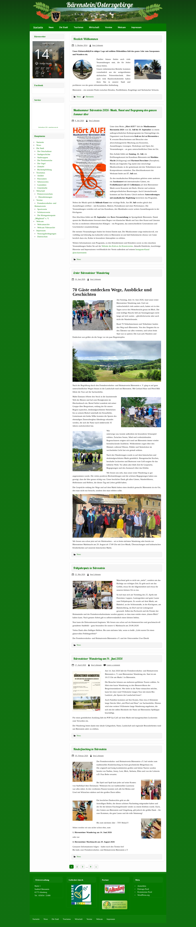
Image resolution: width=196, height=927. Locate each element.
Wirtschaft (94, 27)
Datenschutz (42, 236)
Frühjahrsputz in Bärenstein (89, 568)
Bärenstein (90, 97)
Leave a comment (113, 665)
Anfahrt (40, 175)
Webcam (122, 27)
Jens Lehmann (97, 45)
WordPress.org (143, 895)
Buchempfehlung (44, 169)
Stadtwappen (42, 157)
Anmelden (141, 886)
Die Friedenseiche (44, 160)
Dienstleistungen (45, 197)
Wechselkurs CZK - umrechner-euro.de (48, 127)
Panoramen (42, 179)
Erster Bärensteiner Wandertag (91, 273)
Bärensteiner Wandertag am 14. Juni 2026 (98, 658)
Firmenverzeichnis (45, 194)
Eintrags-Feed (143, 889)
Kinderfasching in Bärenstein (90, 749)
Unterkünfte (42, 188)
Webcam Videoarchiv (46, 227)
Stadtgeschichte (43, 154)
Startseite (38, 27)
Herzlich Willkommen (85, 39)
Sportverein (42, 209)
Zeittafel (40, 166)
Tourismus (78, 27)
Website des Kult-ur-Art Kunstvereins (117, 246)
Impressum (136, 27)
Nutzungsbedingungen (46, 233)
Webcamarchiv (43, 224)
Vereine (108, 27)
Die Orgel (41, 163)
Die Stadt (63, 27)
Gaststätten (41, 185)
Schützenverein (43, 212)
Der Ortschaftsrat (44, 151)
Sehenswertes (43, 182)
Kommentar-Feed (144, 892)
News (51, 27)
